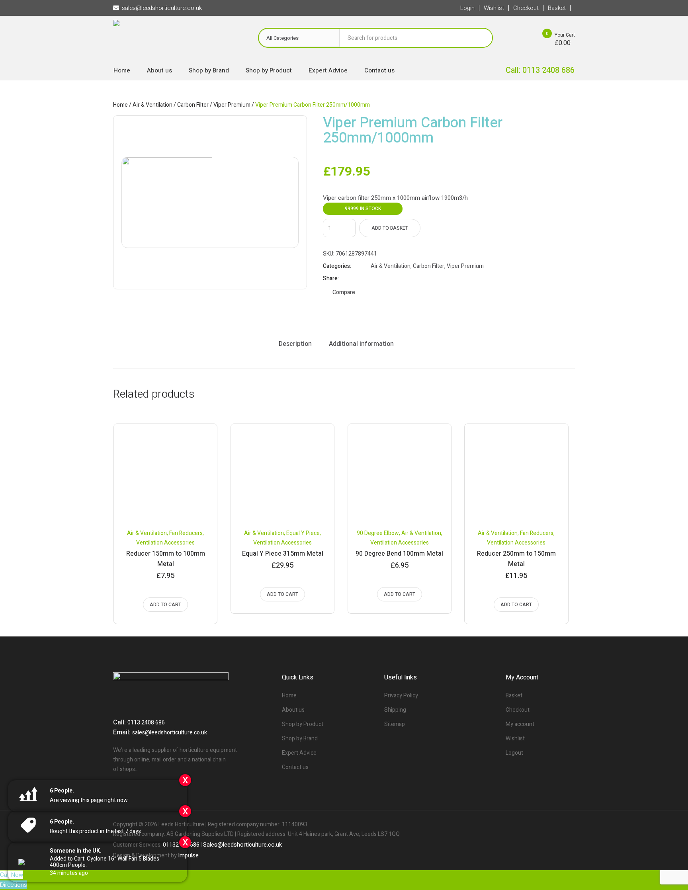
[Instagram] (568, 825)
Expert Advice (299, 753)
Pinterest (394, 279)
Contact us (295, 767)
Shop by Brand (300, 738)
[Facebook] (541, 825)
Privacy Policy (401, 695)
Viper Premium (231, 105)
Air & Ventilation (152, 105)
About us (293, 710)
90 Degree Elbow (378, 533)
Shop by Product (302, 724)
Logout (514, 753)
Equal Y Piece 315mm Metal (282, 553)
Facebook (374, 279)
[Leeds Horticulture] (177, 40)
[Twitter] (555, 825)
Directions (13, 884)
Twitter (384, 279)
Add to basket (389, 228)
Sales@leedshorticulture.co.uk (242, 844)
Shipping (395, 710)
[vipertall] (210, 202)
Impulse (188, 855)
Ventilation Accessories (165, 543)
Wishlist (515, 738)
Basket (514, 695)
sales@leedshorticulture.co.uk (169, 732)
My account (520, 724)
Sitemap (394, 724)
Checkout (518, 710)
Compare (343, 292)
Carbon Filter (193, 105)
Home (120, 105)
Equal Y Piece (303, 533)
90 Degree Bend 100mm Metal (399, 553)
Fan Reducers (186, 533)
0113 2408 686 (146, 722)
